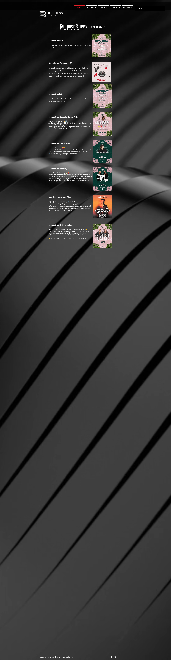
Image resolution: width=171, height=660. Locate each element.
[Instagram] (115, 657)
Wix (72, 657)
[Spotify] (112, 657)
